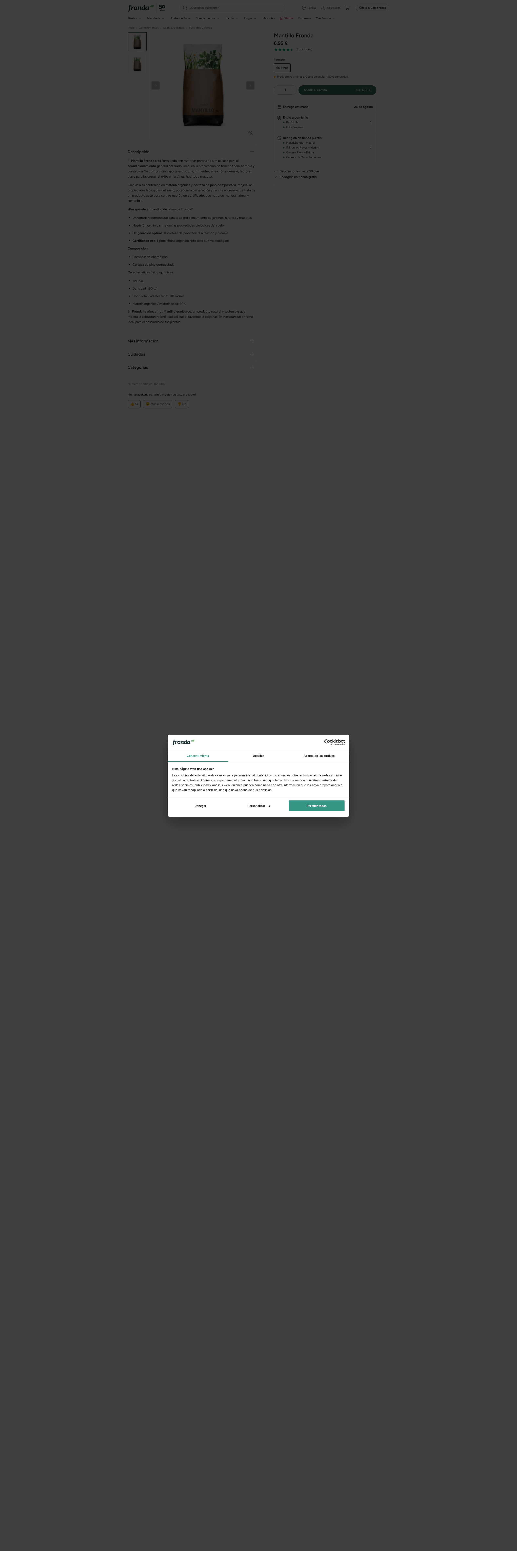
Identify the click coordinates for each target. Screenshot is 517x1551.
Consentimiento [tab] (198, 755)
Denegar (200, 806)
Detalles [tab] (258, 755)
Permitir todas (317, 806)
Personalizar (256, 806)
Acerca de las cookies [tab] (319, 755)
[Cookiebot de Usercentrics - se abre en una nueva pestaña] (327, 742)
